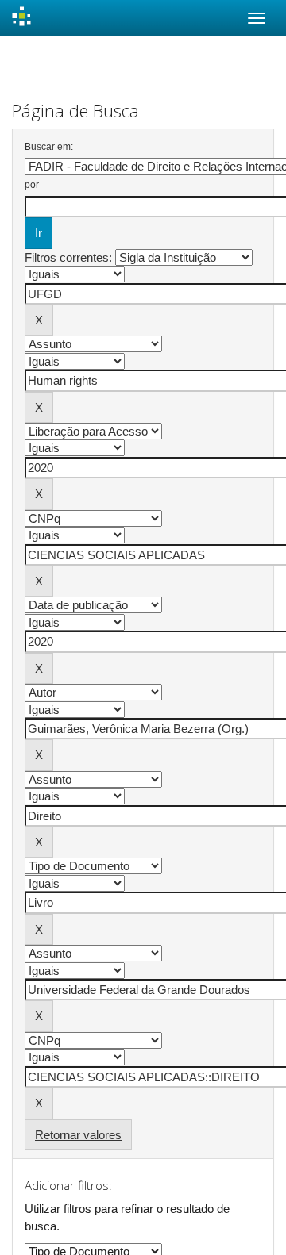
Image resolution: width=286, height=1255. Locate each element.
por (32, 184)
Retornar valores (78, 1135)
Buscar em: (49, 146)
